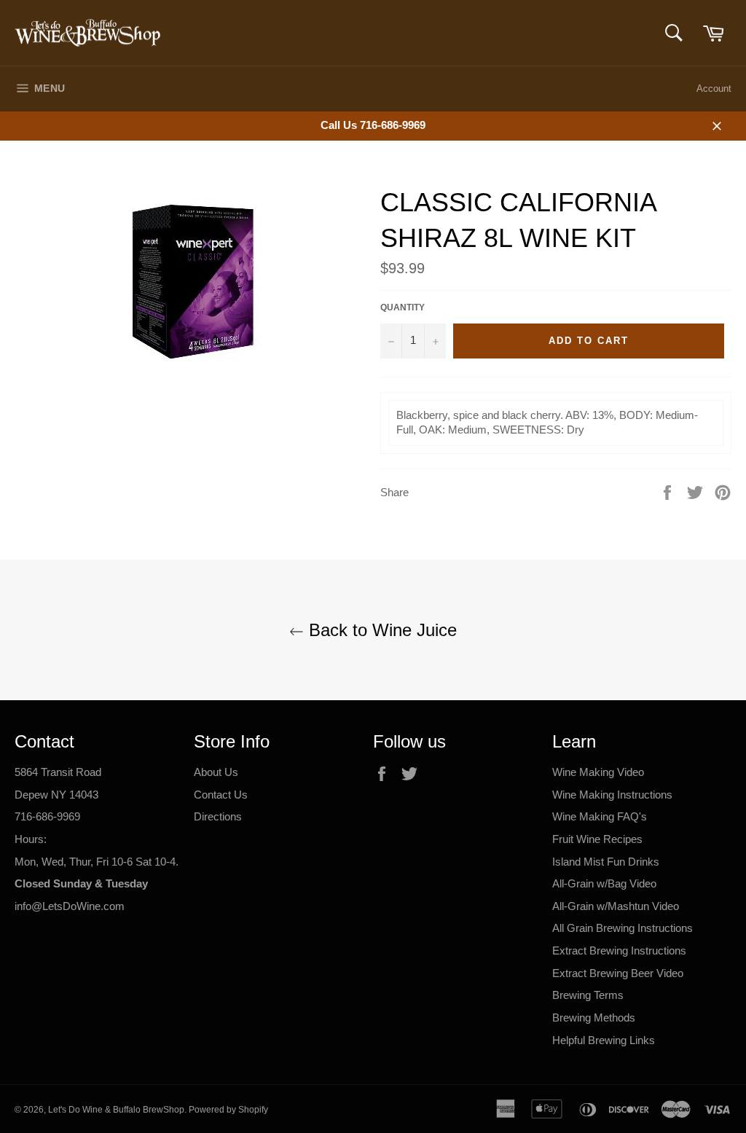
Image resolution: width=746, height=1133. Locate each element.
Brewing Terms (588, 995)
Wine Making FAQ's (599, 816)
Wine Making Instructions (612, 794)
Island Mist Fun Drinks (605, 861)
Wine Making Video (598, 772)
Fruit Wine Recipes (597, 839)
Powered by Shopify (228, 1110)
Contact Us (221, 794)
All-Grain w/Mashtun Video (615, 906)
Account (713, 88)
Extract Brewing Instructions (619, 950)
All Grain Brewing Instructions (622, 928)
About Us (216, 772)
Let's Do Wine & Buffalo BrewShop (116, 1110)
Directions (218, 816)
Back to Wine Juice (380, 630)
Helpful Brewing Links (603, 1040)
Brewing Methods (593, 1017)
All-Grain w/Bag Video (604, 883)
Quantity (402, 307)
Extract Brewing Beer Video (617, 973)
